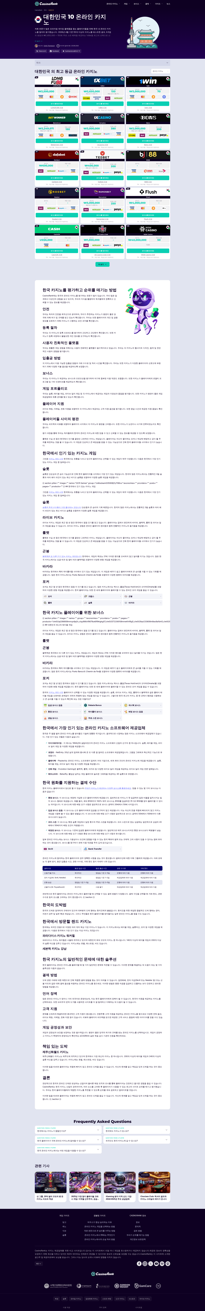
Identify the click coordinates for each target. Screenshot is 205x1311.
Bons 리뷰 (148, 145)
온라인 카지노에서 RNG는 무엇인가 (100, 1235)
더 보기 (101, 264)
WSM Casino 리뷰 (148, 255)
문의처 (138, 1226)
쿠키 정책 (102, 1307)
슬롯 (64, 1235)
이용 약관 (66, 1307)
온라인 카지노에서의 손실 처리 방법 (99, 1239)
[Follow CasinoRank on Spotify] (162, 1263)
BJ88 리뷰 (148, 182)
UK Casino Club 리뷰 (102, 255)
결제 (147, 3)
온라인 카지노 (112, 3)
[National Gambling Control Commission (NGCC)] (58, 1286)
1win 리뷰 (148, 107)
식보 (64, 1230)
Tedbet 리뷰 (102, 182)
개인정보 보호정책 (138, 1239)
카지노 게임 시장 (56, 459)
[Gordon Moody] (122, 1286)
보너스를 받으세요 (57, 104)
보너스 (136, 3)
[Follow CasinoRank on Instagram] (145, 1263)
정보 (138, 1222)
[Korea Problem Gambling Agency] (103, 1286)
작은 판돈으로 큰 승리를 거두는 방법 (99, 1230)
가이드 (157, 3)
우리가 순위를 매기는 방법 (138, 1235)
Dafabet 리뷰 (57, 182)
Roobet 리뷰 (57, 219)
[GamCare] (143, 1286)
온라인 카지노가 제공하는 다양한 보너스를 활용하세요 (108, 788)
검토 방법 (138, 1230)
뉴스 (168, 3)
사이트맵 (138, 1307)
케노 (64, 1226)
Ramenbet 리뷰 (102, 219)
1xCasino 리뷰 (102, 145)
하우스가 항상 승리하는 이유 (99, 1222)
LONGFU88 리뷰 (57, 107)
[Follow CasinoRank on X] (150, 1263)
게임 (126, 3)
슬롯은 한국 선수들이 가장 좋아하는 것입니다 (62, 507)
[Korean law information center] (84, 1286)
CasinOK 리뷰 (57, 255)
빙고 (64, 1222)
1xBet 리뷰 (102, 107)
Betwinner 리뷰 (57, 145)
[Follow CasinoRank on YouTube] (156, 1263)
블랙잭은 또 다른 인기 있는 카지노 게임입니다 (62, 556)
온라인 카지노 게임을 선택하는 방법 (99, 1226)
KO (37, 1263)
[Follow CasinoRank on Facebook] (139, 1263)
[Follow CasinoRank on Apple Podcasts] (167, 1263)
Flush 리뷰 (148, 219)
